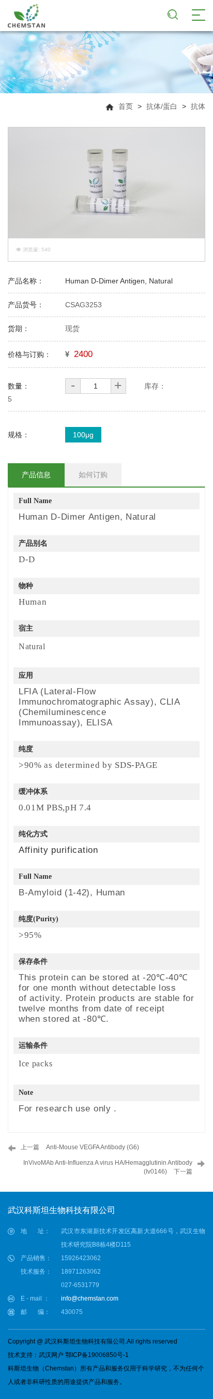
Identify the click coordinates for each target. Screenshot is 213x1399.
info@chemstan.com (89, 1298)
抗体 (198, 106)
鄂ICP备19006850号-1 (97, 1355)
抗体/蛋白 (161, 106)
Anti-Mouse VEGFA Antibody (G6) (92, 1147)
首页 (125, 106)
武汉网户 (51, 1355)
